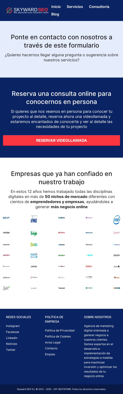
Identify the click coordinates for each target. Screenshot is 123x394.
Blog (55, 14)
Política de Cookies (58, 336)
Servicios (75, 6)
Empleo (50, 354)
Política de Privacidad (60, 330)
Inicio (56, 6)
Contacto (51, 348)
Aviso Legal (53, 342)
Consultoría (99, 6)
